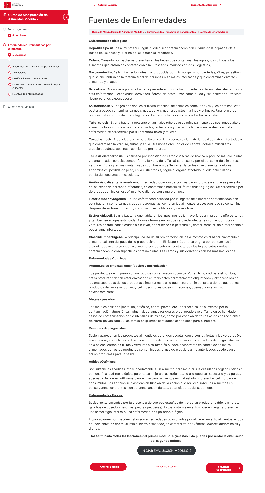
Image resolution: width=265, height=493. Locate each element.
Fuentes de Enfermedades (213, 31)
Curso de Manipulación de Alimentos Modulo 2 (28, 17)
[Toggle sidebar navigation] (65, 17)
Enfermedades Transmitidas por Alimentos (171, 31)
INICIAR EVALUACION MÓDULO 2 (166, 450)
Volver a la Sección (166, 466)
